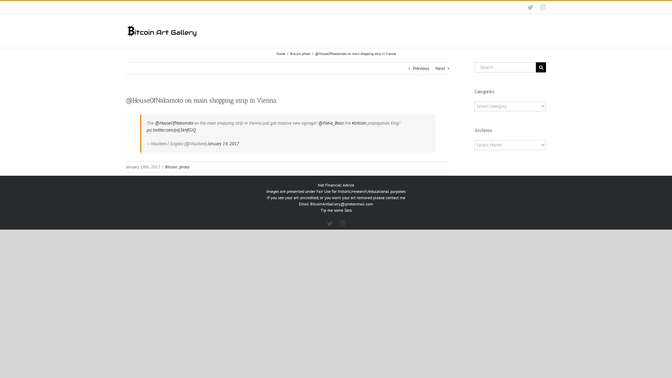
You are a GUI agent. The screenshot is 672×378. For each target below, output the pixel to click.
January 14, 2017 (223, 144)
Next (440, 68)
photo (184, 166)
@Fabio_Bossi (331, 123)
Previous (421, 68)
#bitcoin (359, 123)
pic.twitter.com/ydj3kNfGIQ (171, 130)
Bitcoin (171, 166)
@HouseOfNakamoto (174, 123)
